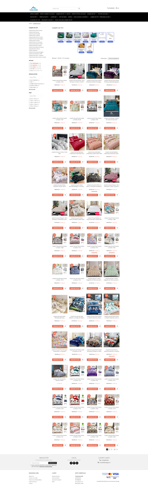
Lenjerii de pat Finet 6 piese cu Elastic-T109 (94, 436)
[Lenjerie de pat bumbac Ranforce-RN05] (59, 371)
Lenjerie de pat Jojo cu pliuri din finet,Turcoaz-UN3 (111, 118)
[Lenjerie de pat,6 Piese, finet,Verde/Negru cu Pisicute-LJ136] (77, 175)
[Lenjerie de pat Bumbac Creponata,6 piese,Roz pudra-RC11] (111, 142)
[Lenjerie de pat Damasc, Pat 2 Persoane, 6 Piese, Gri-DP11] (77, 71)
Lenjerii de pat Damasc (34, 32)
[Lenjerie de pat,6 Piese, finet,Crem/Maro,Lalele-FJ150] (77, 208)
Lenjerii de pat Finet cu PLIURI (36, 37)
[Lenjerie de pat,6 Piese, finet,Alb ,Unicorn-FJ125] (59, 175)
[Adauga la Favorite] (65, 90)
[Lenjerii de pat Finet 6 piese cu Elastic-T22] (59, 428)
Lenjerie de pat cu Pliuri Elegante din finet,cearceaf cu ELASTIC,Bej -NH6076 (94, 279)
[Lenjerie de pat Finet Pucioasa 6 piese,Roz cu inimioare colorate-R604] (59, 339)
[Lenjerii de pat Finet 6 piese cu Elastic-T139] (77, 400)
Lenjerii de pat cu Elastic (34, 35)
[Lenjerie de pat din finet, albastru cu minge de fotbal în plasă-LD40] (77, 304)
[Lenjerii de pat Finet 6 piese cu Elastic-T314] (59, 269)
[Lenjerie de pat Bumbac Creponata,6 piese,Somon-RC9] (94, 142)
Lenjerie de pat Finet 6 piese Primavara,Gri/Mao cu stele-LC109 (94, 350)
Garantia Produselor (56, 480)
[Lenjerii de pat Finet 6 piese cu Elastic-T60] (94, 371)
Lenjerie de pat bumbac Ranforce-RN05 (59, 379)
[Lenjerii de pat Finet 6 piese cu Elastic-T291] (59, 106)
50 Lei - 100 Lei (33, 98)
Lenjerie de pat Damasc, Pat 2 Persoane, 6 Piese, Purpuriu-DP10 (111, 185)
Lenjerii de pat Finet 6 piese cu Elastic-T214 (77, 246)
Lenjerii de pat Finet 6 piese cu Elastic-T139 (77, 407)
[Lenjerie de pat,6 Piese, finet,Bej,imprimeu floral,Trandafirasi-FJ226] (59, 304)
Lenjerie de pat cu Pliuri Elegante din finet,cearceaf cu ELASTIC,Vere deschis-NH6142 (111, 279)
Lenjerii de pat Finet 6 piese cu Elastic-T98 (94, 118)
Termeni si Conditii (33, 478)
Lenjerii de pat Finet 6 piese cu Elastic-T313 (77, 279)
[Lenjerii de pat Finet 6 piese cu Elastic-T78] (77, 371)
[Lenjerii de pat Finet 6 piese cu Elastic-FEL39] (77, 106)
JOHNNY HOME (33, 85)
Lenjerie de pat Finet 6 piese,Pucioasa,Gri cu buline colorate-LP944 (111, 350)
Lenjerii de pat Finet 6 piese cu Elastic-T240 (94, 407)
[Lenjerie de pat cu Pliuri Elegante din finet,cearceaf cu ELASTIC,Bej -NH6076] (94, 269)
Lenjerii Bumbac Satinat (34, 48)
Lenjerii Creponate (33, 50)
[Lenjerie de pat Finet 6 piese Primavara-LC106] (77, 339)
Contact (31, 483)
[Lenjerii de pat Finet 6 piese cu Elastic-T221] (111, 371)
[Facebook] (71, 463)
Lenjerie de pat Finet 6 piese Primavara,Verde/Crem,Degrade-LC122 (94, 81)
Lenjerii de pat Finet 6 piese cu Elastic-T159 (59, 407)
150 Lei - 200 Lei (33, 102)
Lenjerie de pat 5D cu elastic (35, 45)
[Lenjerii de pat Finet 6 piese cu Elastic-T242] (59, 71)
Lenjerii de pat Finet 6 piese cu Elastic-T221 (111, 379)
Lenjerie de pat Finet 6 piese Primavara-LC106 (77, 350)
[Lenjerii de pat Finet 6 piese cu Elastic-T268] (59, 239)
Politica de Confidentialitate (45, 466)
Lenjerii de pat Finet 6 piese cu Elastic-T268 (59, 246)
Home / (31, 23)
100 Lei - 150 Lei (33, 100)
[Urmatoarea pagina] (117, 449)
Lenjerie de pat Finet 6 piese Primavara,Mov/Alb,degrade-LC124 (111, 81)
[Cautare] (79, 8)
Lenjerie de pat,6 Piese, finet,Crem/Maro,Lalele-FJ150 (76, 218)
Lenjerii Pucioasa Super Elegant (36, 38)
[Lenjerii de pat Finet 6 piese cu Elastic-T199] (77, 428)
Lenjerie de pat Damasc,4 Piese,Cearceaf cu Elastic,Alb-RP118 (94, 218)
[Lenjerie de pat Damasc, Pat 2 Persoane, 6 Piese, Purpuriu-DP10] (111, 175)
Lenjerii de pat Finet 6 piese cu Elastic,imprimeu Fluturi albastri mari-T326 (94, 317)
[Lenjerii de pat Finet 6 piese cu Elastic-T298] (111, 208)
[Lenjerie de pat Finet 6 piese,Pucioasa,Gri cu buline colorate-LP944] (111, 339)
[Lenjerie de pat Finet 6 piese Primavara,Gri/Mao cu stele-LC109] (94, 339)
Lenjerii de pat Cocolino (34, 40)
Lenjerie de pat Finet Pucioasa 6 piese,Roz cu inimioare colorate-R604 (59, 350)
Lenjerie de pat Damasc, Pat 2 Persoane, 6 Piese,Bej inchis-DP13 (59, 218)
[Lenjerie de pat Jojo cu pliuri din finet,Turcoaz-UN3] (111, 106)
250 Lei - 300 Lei (33, 106)
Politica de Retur (56, 478)
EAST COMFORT (34, 80)
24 (114, 449)
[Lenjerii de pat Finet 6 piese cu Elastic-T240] (94, 400)
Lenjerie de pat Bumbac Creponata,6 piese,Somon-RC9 (94, 152)
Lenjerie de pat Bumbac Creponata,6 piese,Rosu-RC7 (77, 152)
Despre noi (31, 476)
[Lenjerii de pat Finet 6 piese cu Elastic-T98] (94, 106)
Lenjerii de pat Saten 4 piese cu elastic (37, 57)
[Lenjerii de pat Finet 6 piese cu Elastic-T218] (111, 400)
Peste (31, 63)
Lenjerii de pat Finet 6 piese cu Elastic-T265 (111, 246)
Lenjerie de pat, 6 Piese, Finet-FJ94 (59, 152)
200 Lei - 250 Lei (33, 104)
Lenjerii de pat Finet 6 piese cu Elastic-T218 (111, 407)
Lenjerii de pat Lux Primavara (35, 42)
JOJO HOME (33, 87)
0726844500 (105, 460)
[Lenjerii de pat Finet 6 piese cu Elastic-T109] (94, 428)
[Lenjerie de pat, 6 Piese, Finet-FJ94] (59, 142)
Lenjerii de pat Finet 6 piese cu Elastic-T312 (94, 246)
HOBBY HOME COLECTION (36, 83)
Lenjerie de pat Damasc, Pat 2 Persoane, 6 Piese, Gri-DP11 (77, 81)
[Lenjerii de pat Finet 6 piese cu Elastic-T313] (77, 269)
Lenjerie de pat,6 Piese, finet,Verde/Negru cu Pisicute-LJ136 (77, 185)
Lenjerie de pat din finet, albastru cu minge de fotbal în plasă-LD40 (77, 317)
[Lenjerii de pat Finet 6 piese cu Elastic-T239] (111, 428)
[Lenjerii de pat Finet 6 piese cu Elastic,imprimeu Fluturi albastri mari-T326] (94, 304)
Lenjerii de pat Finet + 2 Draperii (36, 55)
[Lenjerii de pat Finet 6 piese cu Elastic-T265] (111, 239)
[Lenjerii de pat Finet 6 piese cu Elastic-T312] (94, 239)
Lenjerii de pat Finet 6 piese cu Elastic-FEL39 (77, 118)
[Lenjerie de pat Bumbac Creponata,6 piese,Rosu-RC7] (77, 141)
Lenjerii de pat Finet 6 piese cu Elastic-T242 (59, 81)
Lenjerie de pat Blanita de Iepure (36, 47)
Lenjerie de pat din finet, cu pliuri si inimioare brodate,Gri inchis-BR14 (94, 185)
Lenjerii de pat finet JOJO (34, 34)
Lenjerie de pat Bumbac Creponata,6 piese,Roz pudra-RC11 (111, 152)
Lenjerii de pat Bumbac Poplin (36, 43)
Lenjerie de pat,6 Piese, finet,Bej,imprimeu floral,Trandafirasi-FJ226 (59, 317)
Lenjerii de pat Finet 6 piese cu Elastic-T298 (111, 218)
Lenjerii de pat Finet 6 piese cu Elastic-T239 (111, 436)
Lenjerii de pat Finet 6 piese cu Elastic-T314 (59, 279)
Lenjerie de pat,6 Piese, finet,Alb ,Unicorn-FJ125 (59, 185)
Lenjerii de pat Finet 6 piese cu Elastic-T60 (94, 379)
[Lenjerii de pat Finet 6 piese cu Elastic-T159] (59, 400)
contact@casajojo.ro (104, 462)
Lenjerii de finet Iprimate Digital (36, 52)
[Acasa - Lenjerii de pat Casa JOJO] (36, 8)
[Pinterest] (74, 463)
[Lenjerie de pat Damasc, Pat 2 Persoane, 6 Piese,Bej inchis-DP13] (59, 208)
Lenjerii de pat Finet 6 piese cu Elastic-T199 (77, 436)
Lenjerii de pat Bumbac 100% (35, 53)
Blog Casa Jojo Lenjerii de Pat (63, 20)
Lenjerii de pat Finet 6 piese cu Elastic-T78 (77, 379)
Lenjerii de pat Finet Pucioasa (35, 30)
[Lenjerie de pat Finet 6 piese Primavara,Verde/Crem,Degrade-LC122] (94, 71)
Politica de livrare (33, 481)
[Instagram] (77, 463)
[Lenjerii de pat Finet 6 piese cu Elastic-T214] (77, 239)
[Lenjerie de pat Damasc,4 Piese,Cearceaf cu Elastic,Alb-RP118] (94, 208)
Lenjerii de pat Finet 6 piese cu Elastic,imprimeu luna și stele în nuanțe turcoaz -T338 (111, 317)
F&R (31, 82)
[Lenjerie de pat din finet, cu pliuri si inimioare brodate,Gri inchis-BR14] (94, 175)
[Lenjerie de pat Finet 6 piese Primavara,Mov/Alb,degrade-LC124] (111, 71)
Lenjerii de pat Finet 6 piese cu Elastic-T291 (59, 118)
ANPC (53, 481)
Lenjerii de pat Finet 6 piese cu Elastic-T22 (59, 436)
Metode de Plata (56, 476)
